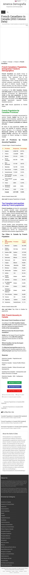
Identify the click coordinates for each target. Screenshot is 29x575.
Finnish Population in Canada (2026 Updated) (13, 421)
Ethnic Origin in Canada (7, 529)
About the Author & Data (8, 394)
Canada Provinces (5, 517)
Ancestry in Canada (7, 396)
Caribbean (3, 520)
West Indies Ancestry (6, 565)
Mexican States (5, 542)
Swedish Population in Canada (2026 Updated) (14, 416)
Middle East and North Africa (8, 547)
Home (8, 24)
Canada (3, 515)
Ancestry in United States (7, 504)
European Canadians (16, 396)
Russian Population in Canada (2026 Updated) (12, 402)
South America (5, 556)
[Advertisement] (14, 42)
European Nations (5, 535)
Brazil (2, 513)
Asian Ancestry (5, 508)
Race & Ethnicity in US (6, 549)
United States (4, 560)
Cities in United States (7, 524)
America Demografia (14, 4)
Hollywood (4, 540)
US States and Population (7, 562)
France (16, 61)
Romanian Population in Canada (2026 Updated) (14, 426)
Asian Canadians (5, 511)
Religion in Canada (6, 551)
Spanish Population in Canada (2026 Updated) (12, 407)
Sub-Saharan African (6, 558)
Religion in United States (7, 553)
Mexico (3, 544)
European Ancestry (5, 531)
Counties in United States (7, 526)
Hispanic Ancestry (5, 538)
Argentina (3, 506)
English (19, 1)
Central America (5, 522)
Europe (10, 61)
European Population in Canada (16, 199)
